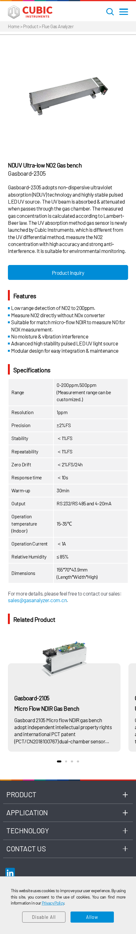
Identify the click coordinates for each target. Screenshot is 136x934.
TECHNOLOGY (27, 830)
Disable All (44, 917)
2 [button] (66, 761)
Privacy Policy (53, 903)
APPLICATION (27, 812)
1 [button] (59, 761)
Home (13, 26)
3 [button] (72, 761)
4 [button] (78, 761)
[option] (68, 95)
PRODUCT (21, 794)
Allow (92, 917)
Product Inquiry (68, 272)
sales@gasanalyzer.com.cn (37, 600)
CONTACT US (26, 848)
